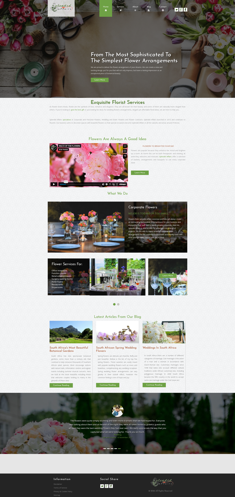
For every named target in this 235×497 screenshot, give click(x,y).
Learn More (99, 80)
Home (105, 7)
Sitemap (57, 495)
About (135, 7)
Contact (162, 7)
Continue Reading (61, 385)
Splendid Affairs (165, 156)
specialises (67, 119)
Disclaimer (58, 484)
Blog (149, 7)
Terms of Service (60, 488)
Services (120, 7)
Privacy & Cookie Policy (63, 491)
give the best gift (77, 110)
